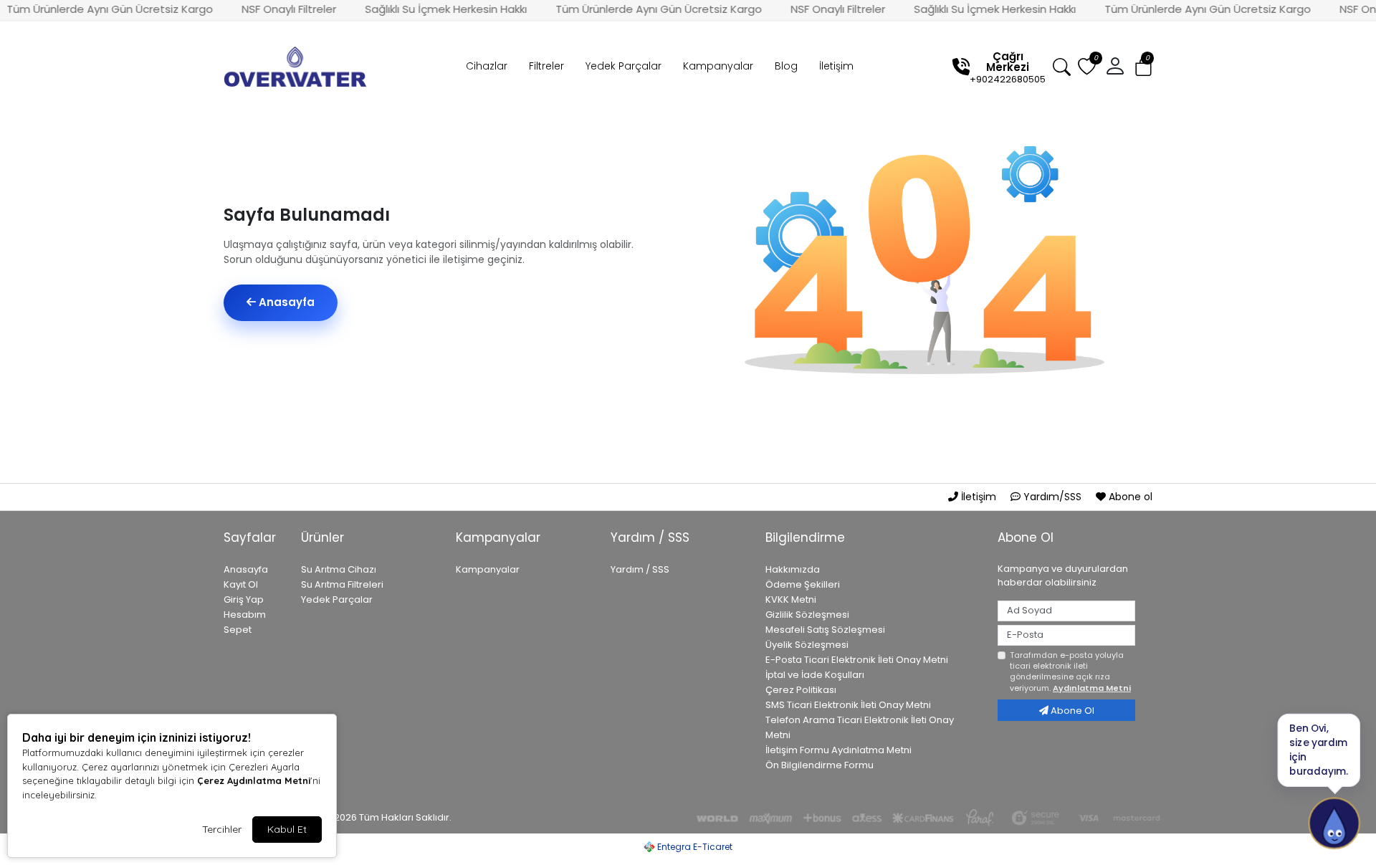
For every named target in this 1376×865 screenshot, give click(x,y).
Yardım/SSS (1052, 496)
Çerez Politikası (800, 690)
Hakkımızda (792, 569)
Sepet (238, 629)
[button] (1143, 67)
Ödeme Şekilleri (802, 584)
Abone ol (1129, 496)
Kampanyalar (718, 66)
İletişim (836, 66)
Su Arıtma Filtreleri (342, 584)
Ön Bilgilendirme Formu (819, 765)
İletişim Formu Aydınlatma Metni (838, 750)
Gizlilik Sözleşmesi (807, 614)
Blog (786, 66)
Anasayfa (285, 302)
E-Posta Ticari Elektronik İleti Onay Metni (856, 659)
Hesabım (245, 614)
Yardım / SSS (640, 569)
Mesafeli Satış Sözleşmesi (825, 629)
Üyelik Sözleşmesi (807, 644)
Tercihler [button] (222, 829)
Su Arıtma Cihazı (338, 569)
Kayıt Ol (241, 584)
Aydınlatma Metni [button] (1092, 688)
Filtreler (546, 66)
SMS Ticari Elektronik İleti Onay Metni (848, 705)
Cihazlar (486, 66)
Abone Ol (1071, 710)
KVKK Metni (790, 599)
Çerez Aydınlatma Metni (253, 780)
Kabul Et (287, 829)
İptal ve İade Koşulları (814, 675)
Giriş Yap (244, 599)
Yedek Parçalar (623, 66)
